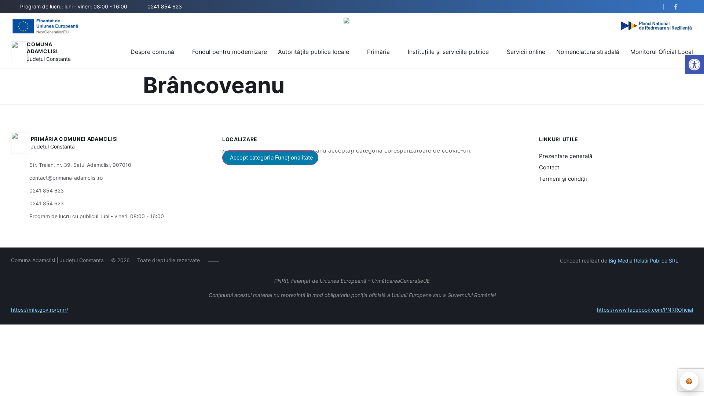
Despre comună (152, 51)
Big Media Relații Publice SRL (643, 260)
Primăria (378, 51)
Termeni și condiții (563, 178)
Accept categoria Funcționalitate (271, 157)
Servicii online (526, 51)
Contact (549, 167)
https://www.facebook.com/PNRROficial (645, 310)
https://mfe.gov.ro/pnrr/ (39, 310)
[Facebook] (230, 260)
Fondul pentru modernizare (229, 51)
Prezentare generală (565, 156)
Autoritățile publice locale (313, 51)
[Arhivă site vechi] (677, 7)
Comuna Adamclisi (42, 48)
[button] (651, 7)
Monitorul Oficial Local (661, 51)
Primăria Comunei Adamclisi (74, 139)
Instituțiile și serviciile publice (448, 51)
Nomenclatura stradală (587, 51)
